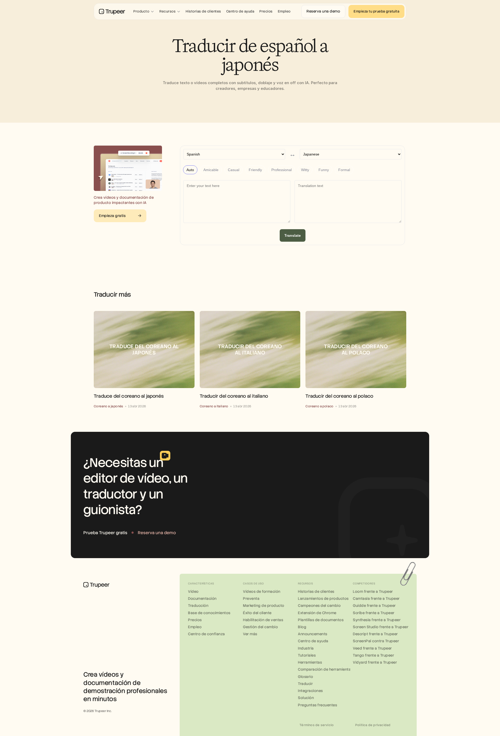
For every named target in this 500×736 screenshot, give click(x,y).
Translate (292, 235)
